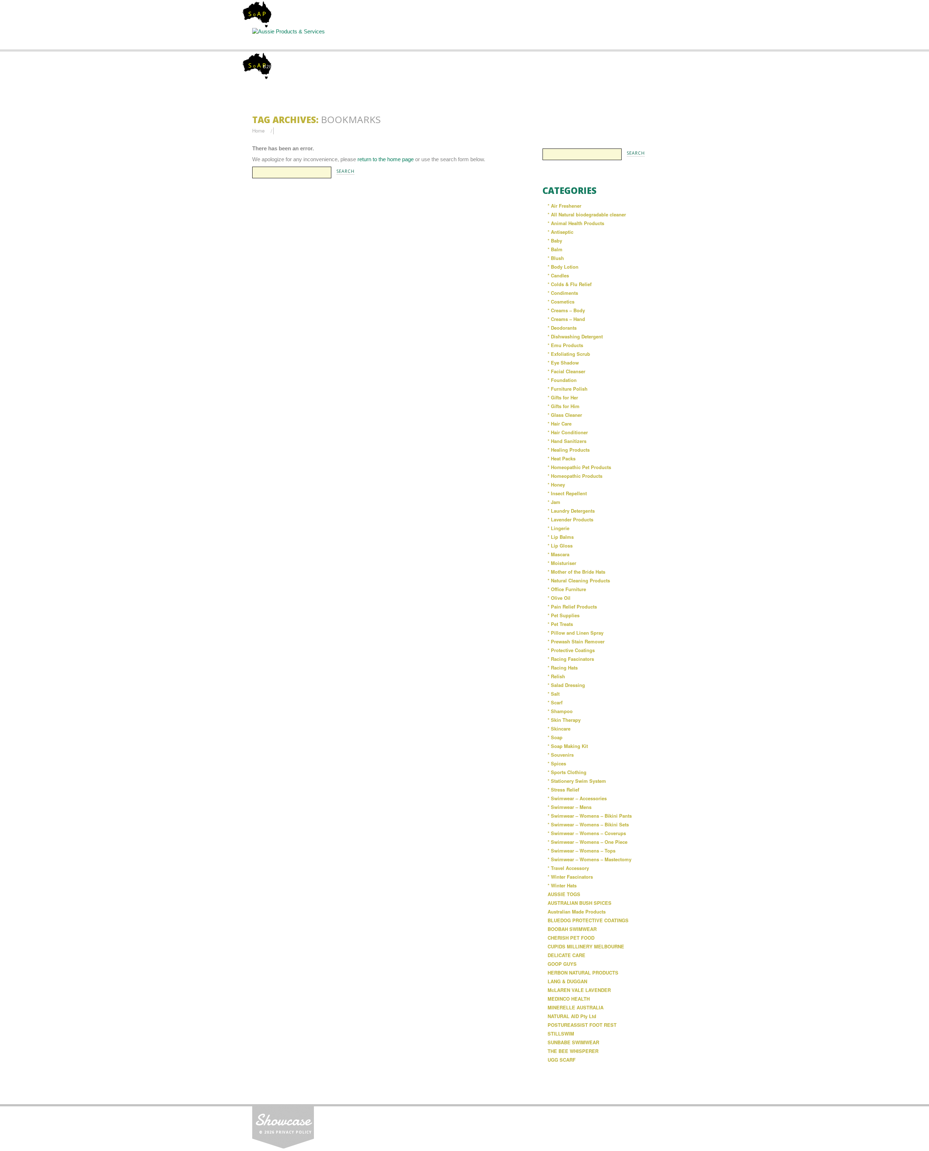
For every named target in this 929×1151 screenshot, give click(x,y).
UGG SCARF (562, 1059)
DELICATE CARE (566, 955)
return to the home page (385, 159)
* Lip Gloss (560, 545)
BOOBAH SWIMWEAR (572, 929)
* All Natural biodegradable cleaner (587, 214)
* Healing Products (569, 449)
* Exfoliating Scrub (569, 353)
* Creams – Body (566, 310)
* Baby (555, 240)
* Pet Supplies (564, 615)
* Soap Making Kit (568, 746)
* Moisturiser (562, 563)
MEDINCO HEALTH (569, 998)
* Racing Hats (563, 667)
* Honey (556, 484)
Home (284, 38)
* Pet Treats (560, 624)
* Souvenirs (561, 754)
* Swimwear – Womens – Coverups (587, 833)
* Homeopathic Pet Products (579, 467)
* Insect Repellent (567, 493)
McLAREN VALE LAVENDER (579, 990)
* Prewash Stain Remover (576, 641)
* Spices (557, 763)
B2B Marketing (282, 67)
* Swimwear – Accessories (577, 798)
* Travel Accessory (568, 868)
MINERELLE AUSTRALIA (575, 1007)
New (525, 38)
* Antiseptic (560, 231)
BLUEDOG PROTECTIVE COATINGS (588, 920)
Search (465, 38)
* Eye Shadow (563, 362)
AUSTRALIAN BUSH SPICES (579, 902)
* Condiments (563, 292)
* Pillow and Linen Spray (575, 632)
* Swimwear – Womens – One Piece (587, 841)
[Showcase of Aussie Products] (283, 1126)
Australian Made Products (577, 911)
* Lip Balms (561, 536)
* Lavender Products (570, 519)
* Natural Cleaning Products (579, 580)
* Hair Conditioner (568, 432)
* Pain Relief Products (572, 606)
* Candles (558, 275)
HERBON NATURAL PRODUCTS (583, 972)
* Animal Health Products (576, 223)
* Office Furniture (567, 589)
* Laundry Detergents (571, 510)
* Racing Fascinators (571, 658)
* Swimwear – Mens (570, 807)
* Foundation (562, 380)
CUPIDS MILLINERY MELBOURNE (586, 946)
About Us (344, 38)
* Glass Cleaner (565, 414)
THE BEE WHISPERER (573, 1051)
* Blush (556, 258)
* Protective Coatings (571, 650)
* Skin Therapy (564, 719)
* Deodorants (562, 327)
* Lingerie (558, 528)
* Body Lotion (563, 266)
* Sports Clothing (567, 772)
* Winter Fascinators (570, 876)
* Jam (554, 502)
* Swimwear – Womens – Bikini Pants (590, 815)
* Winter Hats (562, 885)
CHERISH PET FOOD (571, 937)
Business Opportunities (646, 41)
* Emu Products (565, 345)
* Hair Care (560, 423)
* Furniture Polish (568, 388)
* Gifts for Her (563, 397)
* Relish (556, 676)
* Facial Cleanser (566, 371)
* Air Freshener (564, 205)
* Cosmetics (561, 301)
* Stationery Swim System (577, 780)
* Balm (555, 249)
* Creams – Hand (566, 319)
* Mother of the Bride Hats (576, 571)
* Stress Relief (563, 789)
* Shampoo (560, 711)
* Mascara (558, 554)
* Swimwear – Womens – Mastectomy (589, 859)
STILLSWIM (561, 1033)
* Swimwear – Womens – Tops (581, 850)
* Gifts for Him (564, 406)
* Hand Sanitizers (567, 441)
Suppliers (405, 38)
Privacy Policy (294, 1132)
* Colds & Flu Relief (570, 284)
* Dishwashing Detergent (575, 336)
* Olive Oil (559, 597)
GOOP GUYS (562, 963)
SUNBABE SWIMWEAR (573, 1042)
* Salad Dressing (566, 685)
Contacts (585, 38)
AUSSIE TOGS (564, 894)
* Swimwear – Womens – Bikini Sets (588, 824)
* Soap (555, 737)
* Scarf (555, 702)
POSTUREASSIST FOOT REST (582, 1024)
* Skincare (559, 728)
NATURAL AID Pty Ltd (572, 1016)
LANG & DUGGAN (567, 981)
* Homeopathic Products (575, 475)
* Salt (554, 693)
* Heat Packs (562, 458)
